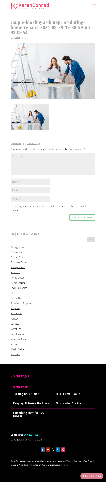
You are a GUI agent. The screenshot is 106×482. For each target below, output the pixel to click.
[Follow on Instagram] (63, 449)
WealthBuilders (18, 349)
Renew (14, 318)
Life (12, 293)
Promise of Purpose (21, 303)
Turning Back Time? (26, 394)
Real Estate (16, 313)
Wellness (15, 354)
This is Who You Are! (69, 403)
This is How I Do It (68, 394)
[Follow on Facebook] (43, 449)
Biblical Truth (17, 257)
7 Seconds (16, 252)
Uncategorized (18, 334)
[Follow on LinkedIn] (58, 449)
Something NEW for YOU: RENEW (29, 414)
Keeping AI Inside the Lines (31, 403)
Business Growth (19, 262)
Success (15, 323)
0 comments (27, 38)
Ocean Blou (17, 298)
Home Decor (17, 277)
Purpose (15, 308)
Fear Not (15, 272)
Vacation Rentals (19, 339)
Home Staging (18, 282)
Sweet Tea (16, 328)
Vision (14, 344)
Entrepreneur (18, 267)
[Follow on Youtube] (48, 449)
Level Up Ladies (19, 287)
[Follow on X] (53, 449)
